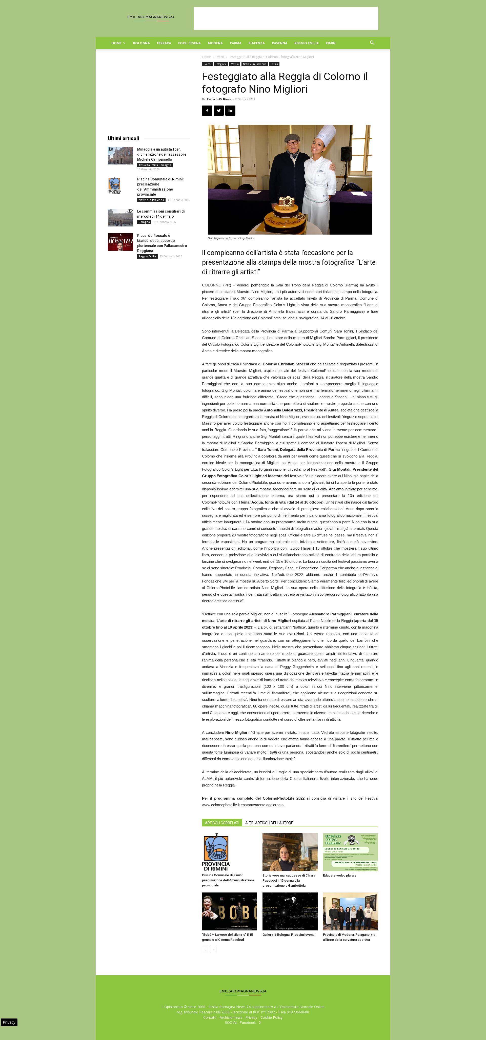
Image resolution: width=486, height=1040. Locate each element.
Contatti (209, 1017)
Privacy (251, 1017)
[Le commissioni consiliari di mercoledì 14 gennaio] (120, 217)
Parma (235, 43)
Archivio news (231, 1017)
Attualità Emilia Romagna (155, 165)
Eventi (220, 57)
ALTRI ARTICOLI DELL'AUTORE (269, 823)
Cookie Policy (271, 1017)
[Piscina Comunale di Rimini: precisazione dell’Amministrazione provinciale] (229, 852)
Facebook (248, 1023)
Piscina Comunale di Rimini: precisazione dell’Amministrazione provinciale (228, 880)
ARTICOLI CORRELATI (222, 823)
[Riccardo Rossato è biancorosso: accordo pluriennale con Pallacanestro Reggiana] (120, 242)
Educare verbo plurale (339, 875)
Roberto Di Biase (219, 99)
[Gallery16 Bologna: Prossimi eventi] (290, 911)
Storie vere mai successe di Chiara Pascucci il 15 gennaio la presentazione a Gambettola (288, 880)
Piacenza (257, 43)
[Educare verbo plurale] (350, 852)
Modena (215, 43)
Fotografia (221, 64)
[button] (372, 43)
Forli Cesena (189, 43)
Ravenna (279, 43)
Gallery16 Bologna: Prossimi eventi (288, 935)
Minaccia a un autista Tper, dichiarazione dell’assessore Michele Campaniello (161, 154)
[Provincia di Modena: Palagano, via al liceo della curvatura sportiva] (350, 911)
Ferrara (164, 43)
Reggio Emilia (306, 43)
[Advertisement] (286, 18)
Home (116, 43)
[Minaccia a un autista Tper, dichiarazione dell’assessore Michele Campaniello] (120, 155)
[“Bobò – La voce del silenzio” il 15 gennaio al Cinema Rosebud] (229, 911)
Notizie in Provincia (254, 64)
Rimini (331, 43)
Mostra (235, 64)
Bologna (141, 43)
